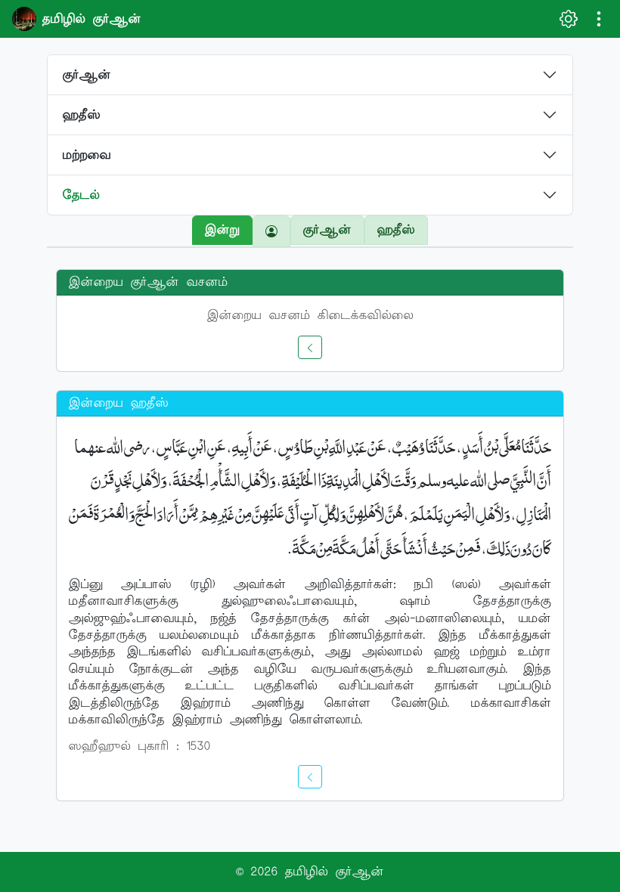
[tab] (271, 231)
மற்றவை (87, 155)
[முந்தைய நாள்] (310, 347)
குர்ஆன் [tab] (327, 229)
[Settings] (569, 19)
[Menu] (599, 19)
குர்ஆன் (87, 75)
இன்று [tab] (222, 229)
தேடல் (81, 195)
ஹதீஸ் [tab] (396, 229)
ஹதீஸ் (82, 115)
